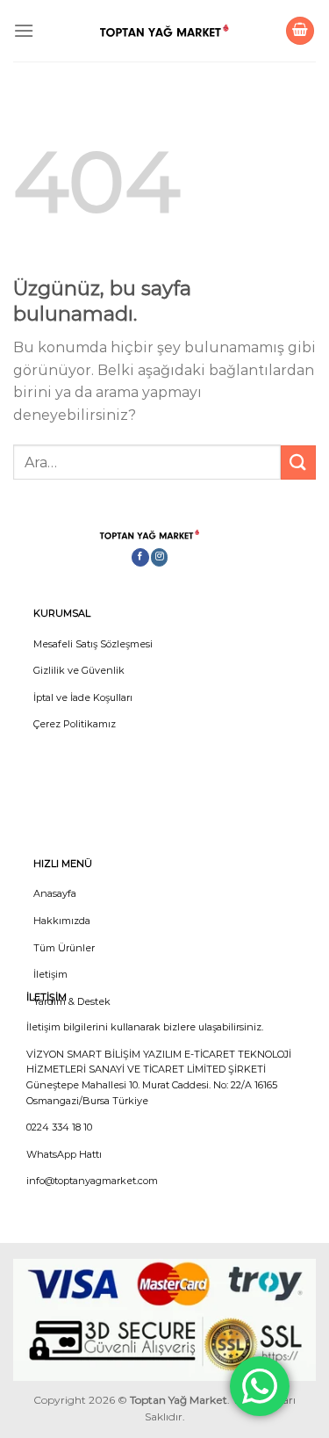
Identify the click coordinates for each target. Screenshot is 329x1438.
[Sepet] (300, 31)
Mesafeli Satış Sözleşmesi (93, 644)
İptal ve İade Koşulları (82, 697)
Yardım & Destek (72, 1001)
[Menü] (23, 30)
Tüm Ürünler (64, 948)
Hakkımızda (61, 920)
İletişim (50, 974)
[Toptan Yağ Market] (165, 31)
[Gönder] (298, 462)
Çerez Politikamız (74, 724)
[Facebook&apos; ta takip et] (140, 557)
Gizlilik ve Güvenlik (79, 670)
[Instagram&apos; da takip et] (159, 557)
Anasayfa (54, 893)
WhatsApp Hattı (64, 1154)
